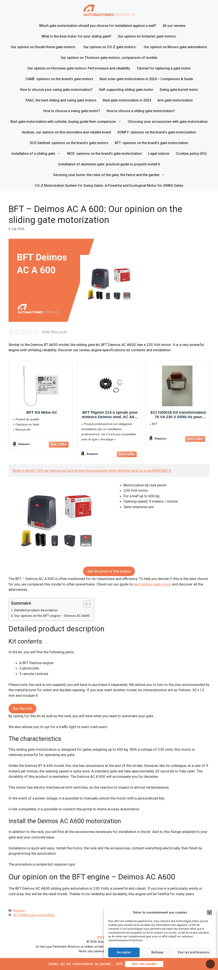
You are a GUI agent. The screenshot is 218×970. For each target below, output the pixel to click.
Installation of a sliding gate (33, 154)
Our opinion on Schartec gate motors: (147, 36)
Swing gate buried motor (179, 90)
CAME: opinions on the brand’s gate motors (59, 79)
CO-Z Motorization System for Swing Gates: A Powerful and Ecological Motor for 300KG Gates (109, 186)
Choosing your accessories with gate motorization (168, 122)
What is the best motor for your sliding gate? (76, 36)
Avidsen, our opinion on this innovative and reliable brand (66, 132)
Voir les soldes (144, 964)
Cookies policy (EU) (191, 154)
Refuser (157, 952)
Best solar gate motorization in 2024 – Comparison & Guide (146, 79)
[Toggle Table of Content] (85, 603)
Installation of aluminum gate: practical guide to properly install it (109, 164)
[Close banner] (210, 964)
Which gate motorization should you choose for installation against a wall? (97, 26)
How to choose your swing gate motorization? (56, 90)
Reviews (19, 910)
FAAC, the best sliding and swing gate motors (61, 100)
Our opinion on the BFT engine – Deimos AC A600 (52, 616)
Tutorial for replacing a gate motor (163, 68)
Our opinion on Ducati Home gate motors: (44, 47)
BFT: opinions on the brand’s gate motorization (151, 143)
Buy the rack (22, 708)
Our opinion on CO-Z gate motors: (110, 47)
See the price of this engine (109, 571)
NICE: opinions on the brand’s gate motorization (104, 154)
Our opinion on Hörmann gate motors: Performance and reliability (78, 68)
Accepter (124, 952)
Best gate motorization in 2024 (127, 100)
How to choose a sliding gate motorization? (140, 111)
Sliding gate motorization (37, 915)
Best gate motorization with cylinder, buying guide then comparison (63, 122)
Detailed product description (36, 610)
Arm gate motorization (175, 100)
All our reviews (174, 26)
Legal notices (158, 154)
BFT (16, 915)
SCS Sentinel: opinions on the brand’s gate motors (69, 143)
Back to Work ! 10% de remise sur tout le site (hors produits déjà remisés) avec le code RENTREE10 (92, 470)
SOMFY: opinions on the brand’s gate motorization (156, 132)
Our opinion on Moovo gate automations (175, 47)
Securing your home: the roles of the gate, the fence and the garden (106, 175)
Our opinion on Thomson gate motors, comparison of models (109, 58)
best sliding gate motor (152, 584)
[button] (209, 912)
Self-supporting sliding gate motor (126, 90)
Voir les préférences (193, 952)
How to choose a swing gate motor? (71, 111)
